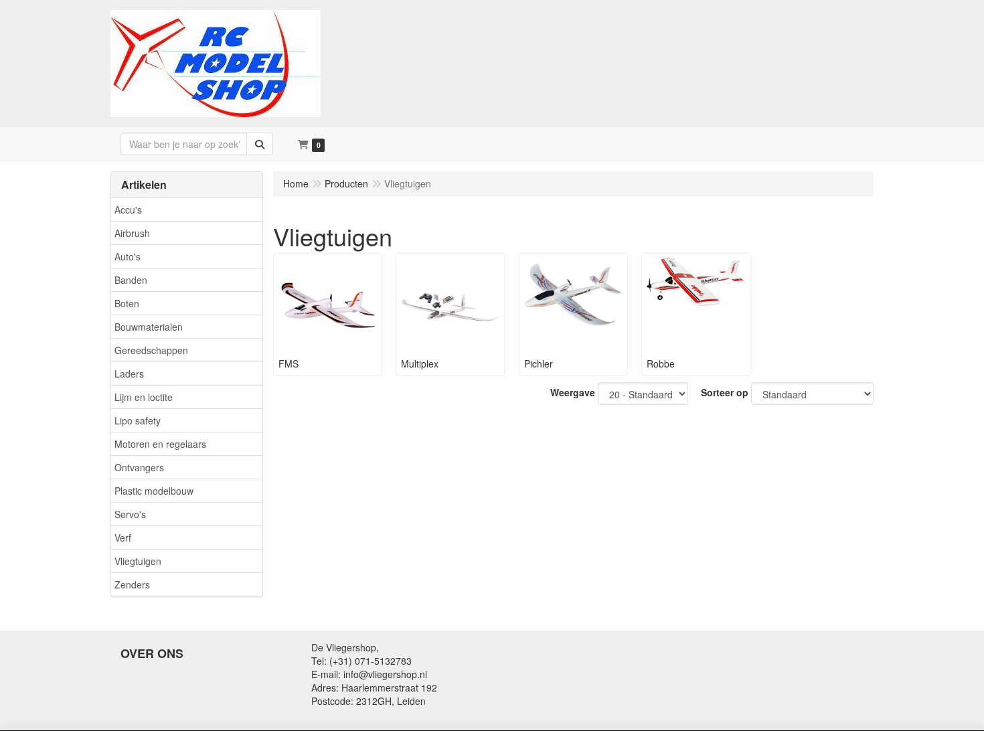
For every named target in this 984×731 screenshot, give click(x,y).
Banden (130, 280)
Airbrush (132, 233)
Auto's (127, 256)
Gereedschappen (151, 350)
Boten (126, 303)
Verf (122, 537)
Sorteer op (724, 392)
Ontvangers (139, 467)
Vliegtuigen (137, 561)
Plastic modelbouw (153, 490)
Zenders (132, 584)
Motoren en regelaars (160, 444)
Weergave (572, 392)
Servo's (130, 514)
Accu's (128, 209)
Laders (129, 373)
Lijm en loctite (143, 397)
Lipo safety (137, 420)
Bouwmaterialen (148, 326)
